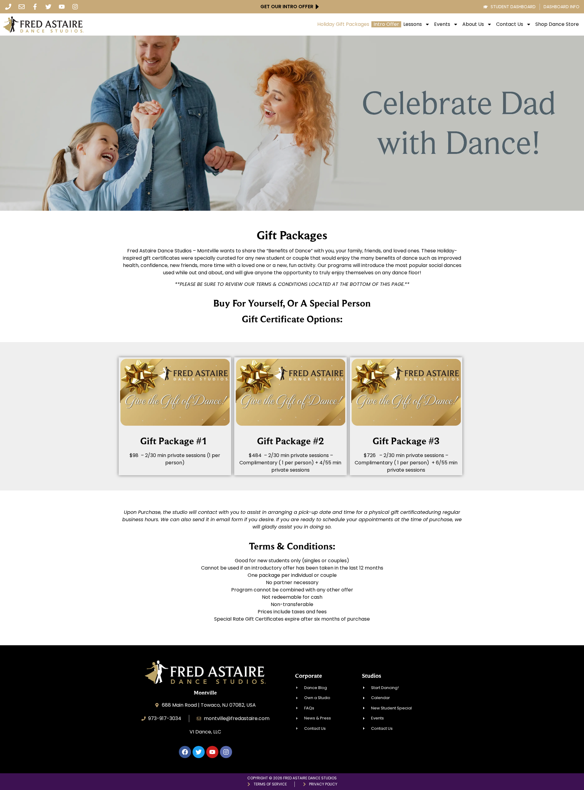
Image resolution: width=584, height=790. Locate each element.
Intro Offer (386, 24)
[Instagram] (75, 6)
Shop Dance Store (557, 24)
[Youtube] (61, 6)
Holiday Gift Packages (343, 24)
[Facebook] (185, 752)
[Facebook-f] (35, 6)
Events (442, 24)
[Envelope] (21, 6)
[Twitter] (48, 6)
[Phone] (8, 6)
